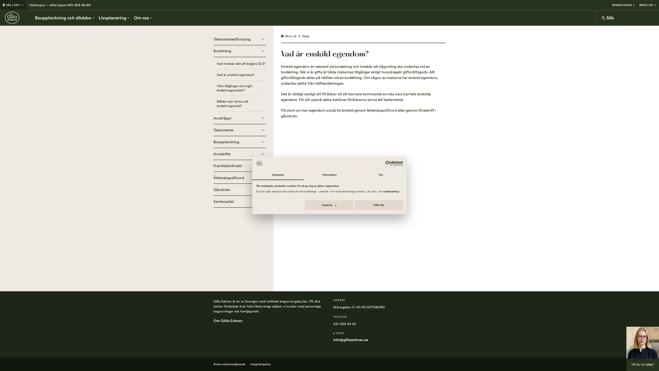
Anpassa (327, 205)
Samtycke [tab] (278, 174)
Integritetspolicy (260, 364)
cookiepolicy (391, 191)
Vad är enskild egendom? (236, 75)
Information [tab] (329, 174)
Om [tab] (381, 174)
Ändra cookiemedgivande (229, 364)
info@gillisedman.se (350, 340)
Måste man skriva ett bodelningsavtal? (232, 103)
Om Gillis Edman (227, 321)
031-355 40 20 (78, 5)
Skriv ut (290, 36)
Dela (305, 36)
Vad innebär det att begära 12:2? (241, 63)
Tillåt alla (378, 205)
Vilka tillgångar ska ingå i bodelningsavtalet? (235, 88)
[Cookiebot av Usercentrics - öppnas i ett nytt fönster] (388, 163)
